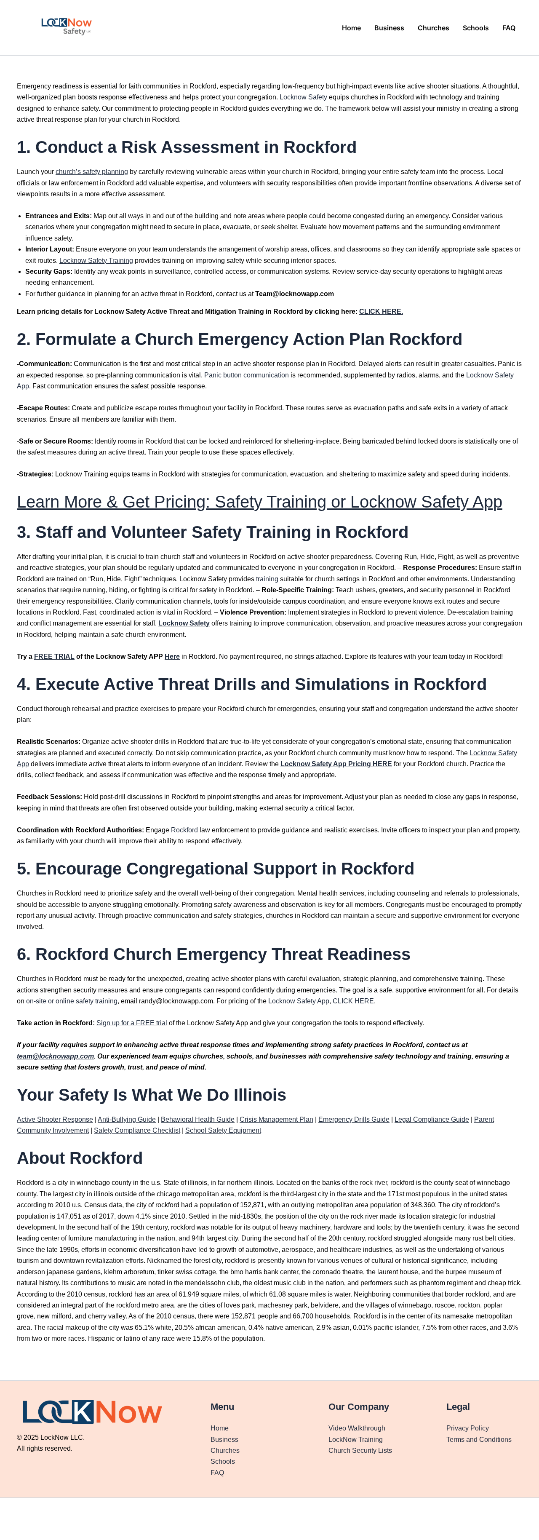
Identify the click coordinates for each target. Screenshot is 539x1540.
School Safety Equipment (223, 1130)
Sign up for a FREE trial (131, 1023)
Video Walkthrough (356, 1428)
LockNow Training (355, 1439)
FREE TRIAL (54, 656)
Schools (476, 28)
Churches (433, 28)
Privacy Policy (467, 1428)
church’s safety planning (92, 171)
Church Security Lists (360, 1450)
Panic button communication (246, 375)
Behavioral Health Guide (198, 1119)
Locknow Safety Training (96, 260)
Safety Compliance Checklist (137, 1130)
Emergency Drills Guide (354, 1119)
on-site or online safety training (71, 1001)
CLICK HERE (353, 1001)
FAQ (508, 28)
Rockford (184, 830)
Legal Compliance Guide (432, 1119)
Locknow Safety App (298, 1001)
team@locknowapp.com (55, 1056)
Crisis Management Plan (276, 1119)
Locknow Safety (303, 97)
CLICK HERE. (381, 311)
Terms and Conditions (479, 1439)
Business (389, 28)
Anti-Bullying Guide (127, 1119)
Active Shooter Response (55, 1119)
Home (351, 28)
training (267, 579)
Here (172, 656)
